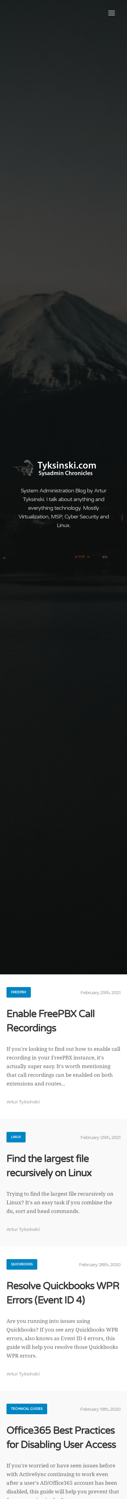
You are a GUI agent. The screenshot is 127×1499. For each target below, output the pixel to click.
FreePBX (18, 992)
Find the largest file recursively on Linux (49, 1166)
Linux (16, 1137)
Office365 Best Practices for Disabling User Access (61, 1438)
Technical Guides (27, 1409)
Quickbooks (22, 1264)
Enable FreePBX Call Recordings (50, 1021)
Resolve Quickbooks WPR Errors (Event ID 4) (62, 1293)
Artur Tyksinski (23, 1102)
